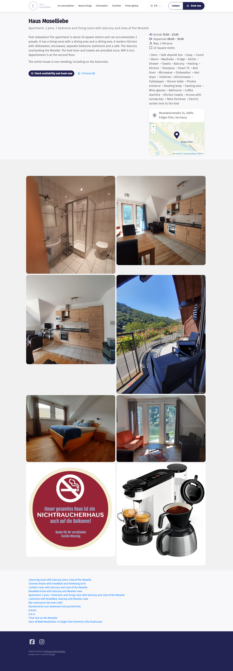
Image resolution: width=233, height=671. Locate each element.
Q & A (32, 614)
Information (102, 5)
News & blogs (85, 5)
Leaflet (177, 153)
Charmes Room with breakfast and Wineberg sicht (57, 583)
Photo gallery (131, 5)
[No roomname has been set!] (45, 602)
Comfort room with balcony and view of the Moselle (58, 587)
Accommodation (66, 5)
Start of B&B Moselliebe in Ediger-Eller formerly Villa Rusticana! (65, 621)
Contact (176, 5)
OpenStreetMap (189, 153)
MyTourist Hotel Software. (55, 651)
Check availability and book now (53, 73)
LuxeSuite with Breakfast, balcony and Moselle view (58, 598)
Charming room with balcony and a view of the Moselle (60, 579)
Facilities (116, 5)
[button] (176, 135)
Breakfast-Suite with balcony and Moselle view (55, 591)
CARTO (201, 153)
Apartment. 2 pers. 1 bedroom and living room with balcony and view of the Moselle (77, 595)
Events (32, 610)
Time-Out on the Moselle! (43, 617)
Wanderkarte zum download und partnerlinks (55, 606)
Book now (195, 5)
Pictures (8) (88, 73)
